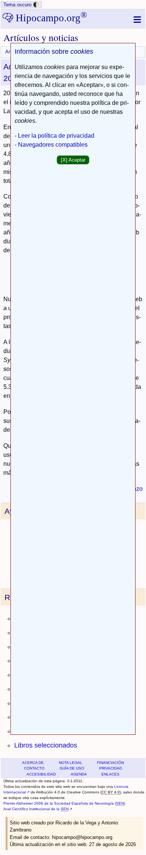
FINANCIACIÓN (110, 763)
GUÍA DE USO (72, 768)
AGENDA (79, 774)
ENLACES (110, 774)
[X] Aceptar (73, 160)
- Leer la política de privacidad (54, 135)
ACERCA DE (33, 763)
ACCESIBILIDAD (41, 774)
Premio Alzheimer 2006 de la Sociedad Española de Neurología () (64, 803)
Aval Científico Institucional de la (36, 809)
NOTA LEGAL (70, 763)
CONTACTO (34, 768)
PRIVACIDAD (110, 768)
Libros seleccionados (45, 745)
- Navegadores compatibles (51, 144)
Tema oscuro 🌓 (21, 4)
